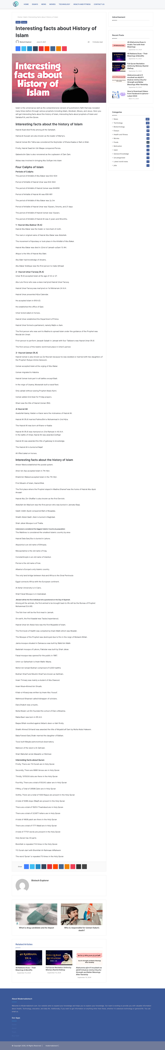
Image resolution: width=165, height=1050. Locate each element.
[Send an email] (32, 42)
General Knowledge (121, 154)
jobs (115, 165)
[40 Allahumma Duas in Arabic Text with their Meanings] (119, 45)
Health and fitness (81, 4)
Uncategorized (119, 158)
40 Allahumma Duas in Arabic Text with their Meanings (136, 44)
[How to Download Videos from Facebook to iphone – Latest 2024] (119, 94)
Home (26, 4)
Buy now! (15, 1036)
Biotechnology (119, 127)
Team (14, 1032)
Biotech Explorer (26, 42)
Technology (64, 4)
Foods (116, 142)
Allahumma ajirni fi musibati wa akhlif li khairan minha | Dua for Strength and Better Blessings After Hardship (137, 79)
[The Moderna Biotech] (15, 4)
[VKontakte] (52, 48)
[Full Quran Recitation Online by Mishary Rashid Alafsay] (59, 957)
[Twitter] (23, 48)
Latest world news (121, 162)
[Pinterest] (41, 48)
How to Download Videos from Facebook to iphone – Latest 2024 (138, 93)
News (43, 4)
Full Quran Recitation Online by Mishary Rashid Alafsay (137, 66)
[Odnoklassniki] (58, 48)
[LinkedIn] (29, 48)
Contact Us (99, 4)
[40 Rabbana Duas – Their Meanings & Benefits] (29, 957)
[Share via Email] (78, 866)
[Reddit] (47, 48)
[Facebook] (18, 48)
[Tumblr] (35, 48)
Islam (25, 17)
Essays (35, 4)
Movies (52, 4)
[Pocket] (64, 48)
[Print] (84, 866)
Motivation (118, 146)
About (14, 1028)
